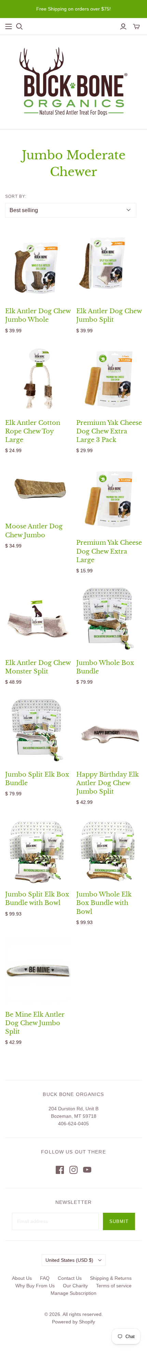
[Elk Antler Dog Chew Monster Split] (38, 619)
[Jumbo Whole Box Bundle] (109, 619)
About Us (22, 1278)
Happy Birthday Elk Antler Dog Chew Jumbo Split (107, 783)
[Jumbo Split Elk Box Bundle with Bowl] (38, 851)
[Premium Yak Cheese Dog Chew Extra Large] (109, 499)
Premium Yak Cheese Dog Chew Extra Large (109, 551)
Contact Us (70, 1278)
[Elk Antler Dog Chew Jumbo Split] (109, 267)
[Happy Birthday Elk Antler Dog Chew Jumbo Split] (109, 730)
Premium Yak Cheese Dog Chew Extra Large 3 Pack (109, 431)
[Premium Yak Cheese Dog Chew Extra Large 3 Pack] (109, 379)
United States (69, 1260)
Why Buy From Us (35, 1285)
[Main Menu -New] (8, 26)
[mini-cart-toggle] (136, 26)
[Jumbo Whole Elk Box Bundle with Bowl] (109, 851)
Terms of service (114, 1285)
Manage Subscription (73, 1293)
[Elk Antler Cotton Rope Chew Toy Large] (38, 379)
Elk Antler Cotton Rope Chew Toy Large (32, 431)
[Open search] (19, 26)
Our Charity (75, 1285)
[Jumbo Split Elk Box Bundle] (38, 730)
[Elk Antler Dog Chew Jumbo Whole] (38, 267)
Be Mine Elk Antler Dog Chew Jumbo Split (35, 1023)
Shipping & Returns (111, 1278)
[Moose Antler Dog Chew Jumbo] (38, 490)
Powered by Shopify (73, 1321)
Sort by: (15, 196)
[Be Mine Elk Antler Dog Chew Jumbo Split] (38, 970)
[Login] (123, 26)
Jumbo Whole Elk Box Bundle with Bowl (104, 903)
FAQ (45, 1278)
